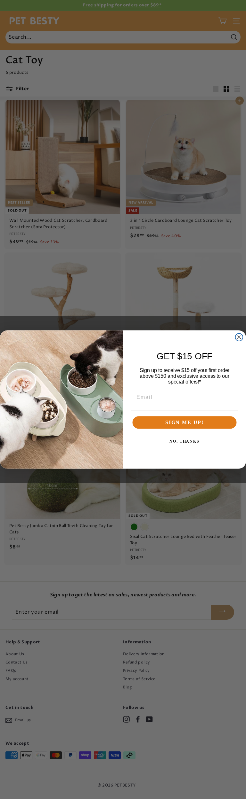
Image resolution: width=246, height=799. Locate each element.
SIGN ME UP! (184, 422)
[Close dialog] (239, 337)
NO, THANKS (184, 441)
